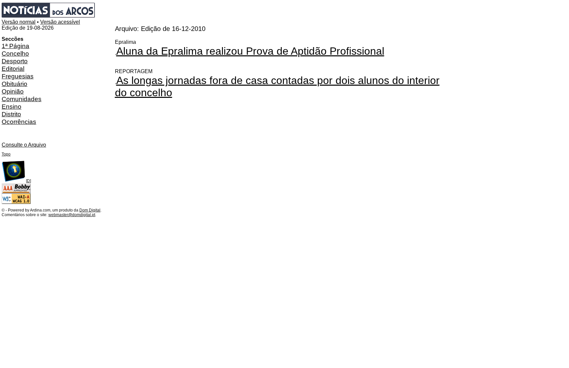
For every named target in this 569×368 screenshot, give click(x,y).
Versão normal (19, 22)
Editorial (13, 68)
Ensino (11, 106)
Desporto (15, 61)
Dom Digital (89, 210)
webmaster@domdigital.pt (71, 214)
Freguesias (18, 76)
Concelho (15, 53)
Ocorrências (19, 121)
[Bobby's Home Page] (16, 192)
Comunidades (21, 98)
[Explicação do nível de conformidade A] (16, 202)
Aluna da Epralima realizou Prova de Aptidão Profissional (250, 51)
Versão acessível (60, 22)
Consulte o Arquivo (24, 145)
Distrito (11, 114)
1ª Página (15, 45)
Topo (6, 154)
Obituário (14, 83)
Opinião (13, 91)
